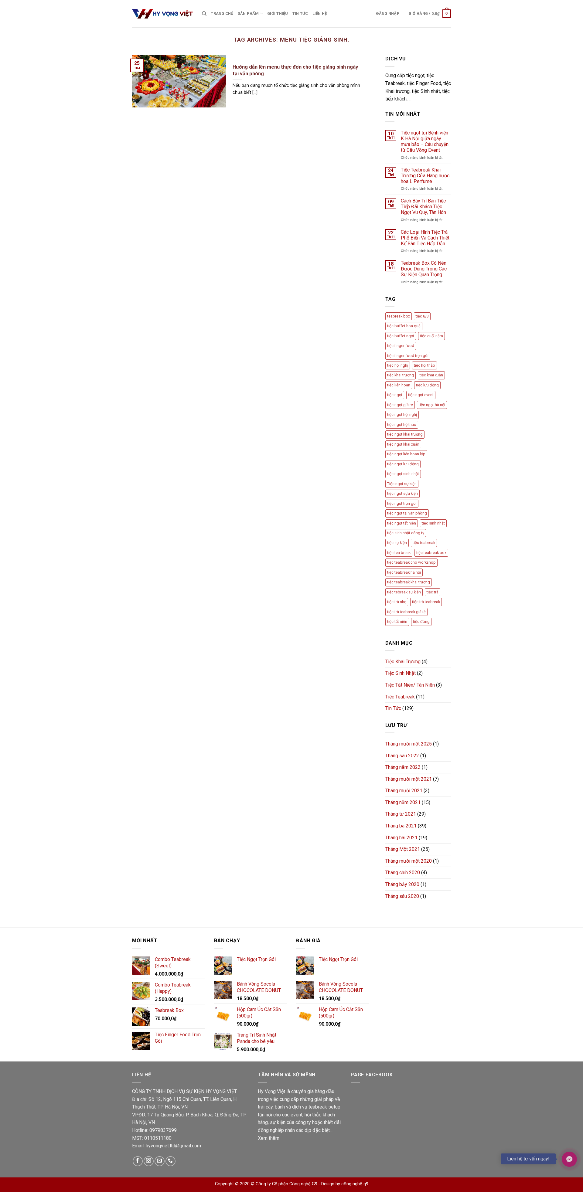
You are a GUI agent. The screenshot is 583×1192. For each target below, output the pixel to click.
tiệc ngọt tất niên (401, 523)
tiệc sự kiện (397, 542)
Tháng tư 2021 (400, 814)
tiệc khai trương (400, 375)
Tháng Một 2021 (402, 849)
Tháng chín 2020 (402, 872)
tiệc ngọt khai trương (405, 434)
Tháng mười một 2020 (408, 861)
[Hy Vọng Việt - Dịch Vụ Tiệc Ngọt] (162, 14)
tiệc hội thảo (424, 365)
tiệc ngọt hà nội (432, 404)
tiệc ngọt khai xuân (403, 444)
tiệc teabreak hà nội (404, 572)
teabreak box (398, 316)
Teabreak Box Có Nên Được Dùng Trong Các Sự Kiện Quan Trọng (424, 268)
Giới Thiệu (277, 13)
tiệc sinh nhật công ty (405, 533)
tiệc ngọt (394, 394)
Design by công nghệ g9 (344, 1184)
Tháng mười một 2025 (408, 744)
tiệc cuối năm (431, 336)
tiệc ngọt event (421, 394)
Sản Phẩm (248, 13)
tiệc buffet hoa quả (404, 326)
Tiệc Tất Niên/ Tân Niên (410, 685)
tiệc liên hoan (398, 385)
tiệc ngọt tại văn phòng (407, 513)
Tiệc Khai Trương (403, 661)
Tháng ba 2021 (401, 826)
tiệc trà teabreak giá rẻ (406, 612)
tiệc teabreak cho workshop (411, 562)
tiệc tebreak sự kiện (404, 592)
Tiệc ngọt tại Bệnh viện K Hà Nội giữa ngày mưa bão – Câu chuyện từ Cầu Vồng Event (424, 141)
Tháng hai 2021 (401, 838)
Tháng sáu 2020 (402, 896)
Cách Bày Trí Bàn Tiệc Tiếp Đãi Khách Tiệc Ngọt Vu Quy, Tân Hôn (423, 206)
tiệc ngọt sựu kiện (402, 493)
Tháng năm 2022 (403, 767)
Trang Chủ (222, 13)
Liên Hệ (319, 13)
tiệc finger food (400, 345)
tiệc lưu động (427, 385)
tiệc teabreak (424, 542)
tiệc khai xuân (431, 375)
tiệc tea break (399, 552)
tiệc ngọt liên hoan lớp (406, 454)
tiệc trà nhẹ (396, 601)
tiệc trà (432, 592)
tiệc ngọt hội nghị (402, 414)
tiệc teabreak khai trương (408, 582)
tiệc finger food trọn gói (407, 355)
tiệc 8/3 (422, 316)
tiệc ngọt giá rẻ (400, 404)
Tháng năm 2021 (403, 802)
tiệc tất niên (397, 621)
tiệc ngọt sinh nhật (403, 473)
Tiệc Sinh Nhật (400, 673)
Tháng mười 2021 (403, 790)
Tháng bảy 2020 (402, 884)
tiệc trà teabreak (426, 601)
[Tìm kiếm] (204, 13)
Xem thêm (268, 1138)
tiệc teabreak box (431, 552)
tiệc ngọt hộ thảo (401, 424)
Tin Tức (300, 13)
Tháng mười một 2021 (408, 779)
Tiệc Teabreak (400, 697)
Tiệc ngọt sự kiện (402, 483)
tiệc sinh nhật (433, 523)
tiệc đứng (421, 621)
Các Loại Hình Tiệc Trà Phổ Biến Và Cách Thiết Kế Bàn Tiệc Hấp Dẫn (425, 237)
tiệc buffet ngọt (400, 336)
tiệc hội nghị (397, 365)
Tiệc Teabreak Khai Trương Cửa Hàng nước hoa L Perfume (425, 175)
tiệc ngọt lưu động (403, 464)
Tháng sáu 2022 (402, 756)
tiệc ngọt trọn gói (402, 503)
